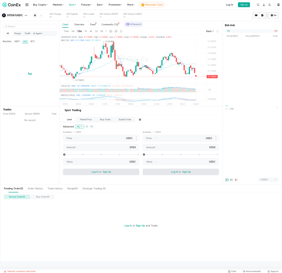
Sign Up (244, 5)
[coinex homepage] (12, 5)
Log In (229, 4)
